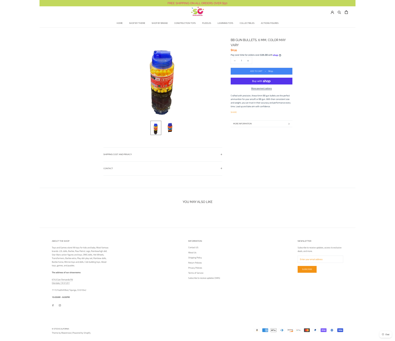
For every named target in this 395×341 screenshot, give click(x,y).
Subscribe (307, 269)
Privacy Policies (195, 267)
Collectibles (247, 23)
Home (120, 23)
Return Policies (195, 262)
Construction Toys (185, 23)
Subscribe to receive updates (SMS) (204, 278)
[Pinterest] (248, 112)
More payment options (261, 88)
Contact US (193, 247)
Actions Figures (270, 23)
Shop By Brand (160, 23)
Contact (108, 168)
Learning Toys (225, 23)
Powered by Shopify (82, 332)
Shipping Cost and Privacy (117, 154)
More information (242, 124)
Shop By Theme (137, 23)
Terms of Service (195, 272)
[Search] (339, 12)
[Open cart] (346, 12)
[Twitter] (244, 112)
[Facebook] (240, 112)
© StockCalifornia (60, 329)
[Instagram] (60, 305)
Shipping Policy (195, 257)
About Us (192, 252)
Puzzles (206, 23)
